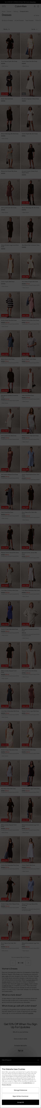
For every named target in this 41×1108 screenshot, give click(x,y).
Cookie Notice (27, 1083)
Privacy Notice (6, 1084)
